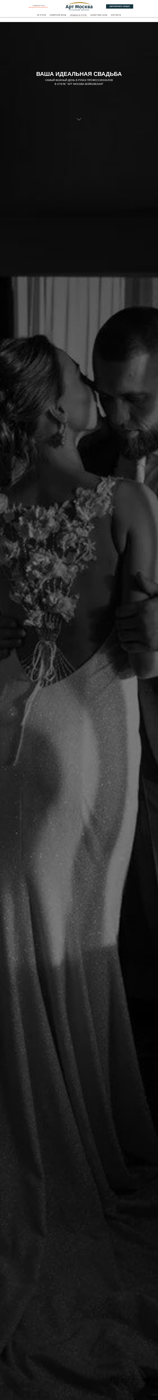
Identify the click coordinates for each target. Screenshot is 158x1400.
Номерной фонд (58, 15)
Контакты (116, 15)
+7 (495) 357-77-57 (38, 5)
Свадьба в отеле (78, 15)
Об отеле (41, 15)
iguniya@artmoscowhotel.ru (38, 7)
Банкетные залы (99, 15)
